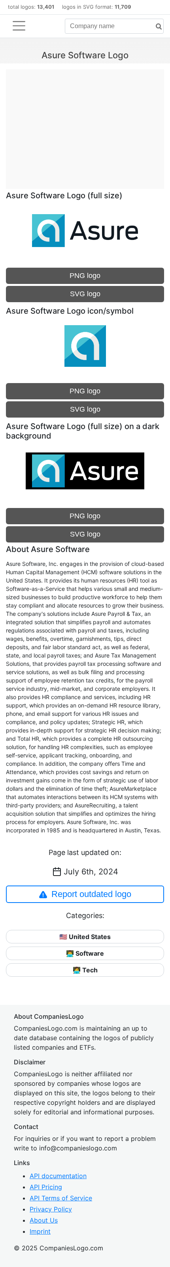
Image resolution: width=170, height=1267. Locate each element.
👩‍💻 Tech (85, 970)
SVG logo (85, 294)
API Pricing (46, 1187)
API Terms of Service (61, 1198)
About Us (44, 1220)
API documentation (58, 1176)
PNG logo (85, 276)
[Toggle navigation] (19, 25)
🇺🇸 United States (85, 937)
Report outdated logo (91, 894)
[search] (156, 27)
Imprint (40, 1231)
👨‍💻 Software (85, 953)
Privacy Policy (51, 1209)
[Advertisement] (85, 124)
